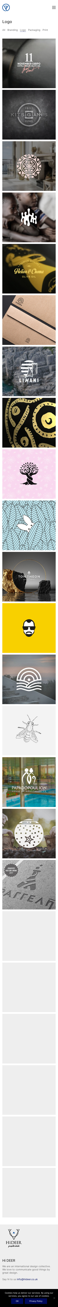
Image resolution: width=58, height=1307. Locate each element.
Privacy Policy (35, 1301)
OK (17, 1301)
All (3, 29)
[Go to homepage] (6, 7)
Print (45, 29)
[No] (54, 1298)
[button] (54, 7)
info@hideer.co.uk (27, 1279)
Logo (23, 29)
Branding (12, 29)
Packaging (34, 29)
